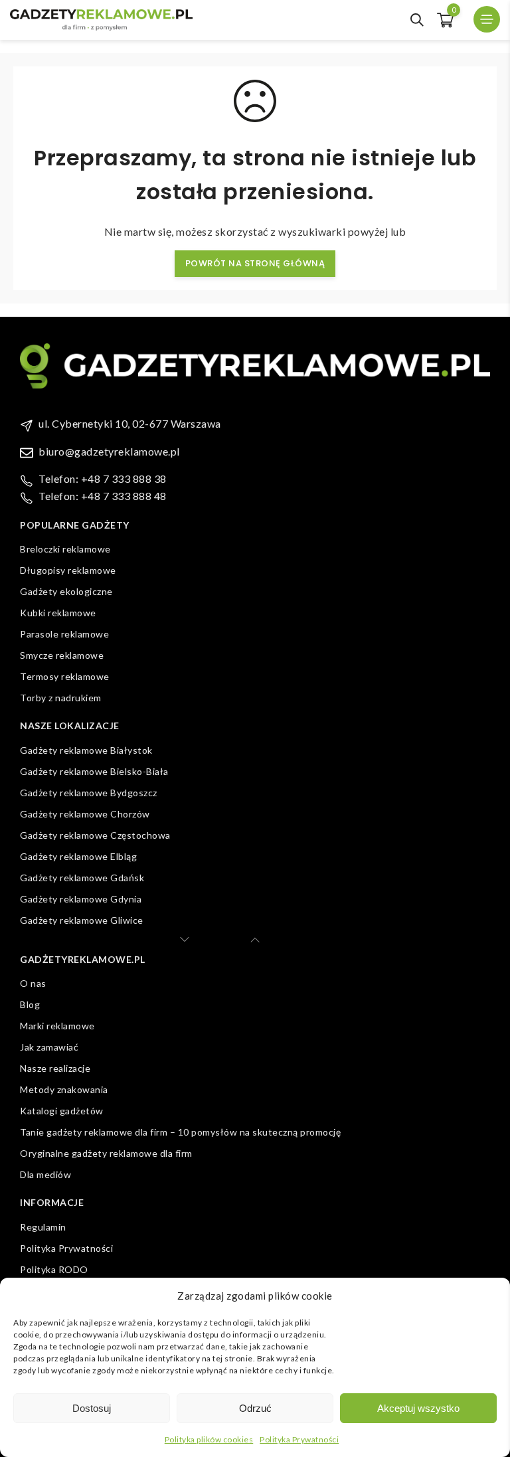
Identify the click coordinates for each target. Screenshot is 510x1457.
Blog (30, 1004)
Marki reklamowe (57, 1025)
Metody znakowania (64, 1089)
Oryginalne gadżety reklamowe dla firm (106, 1153)
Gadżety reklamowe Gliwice (81, 920)
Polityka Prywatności (299, 1439)
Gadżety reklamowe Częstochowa (95, 835)
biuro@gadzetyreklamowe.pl (109, 451)
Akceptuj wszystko (418, 1408)
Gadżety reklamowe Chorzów (85, 813)
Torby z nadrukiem (61, 697)
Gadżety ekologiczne (66, 591)
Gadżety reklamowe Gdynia (80, 898)
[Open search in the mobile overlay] (417, 20)
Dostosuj (91, 1408)
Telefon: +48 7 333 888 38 (103, 478)
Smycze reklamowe (62, 655)
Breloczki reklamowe (65, 549)
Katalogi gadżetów (62, 1110)
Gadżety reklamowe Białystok (86, 750)
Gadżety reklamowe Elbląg (78, 856)
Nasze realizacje (55, 1068)
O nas (33, 983)
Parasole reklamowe (64, 634)
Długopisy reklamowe (68, 570)
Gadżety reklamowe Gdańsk (82, 877)
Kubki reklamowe (58, 612)
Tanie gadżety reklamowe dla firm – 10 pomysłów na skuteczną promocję (180, 1132)
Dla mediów (45, 1174)
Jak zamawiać (49, 1047)
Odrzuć (255, 1408)
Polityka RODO (54, 1269)
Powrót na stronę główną (255, 263)
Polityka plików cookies (209, 1439)
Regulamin (43, 1227)
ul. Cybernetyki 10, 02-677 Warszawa (130, 423)
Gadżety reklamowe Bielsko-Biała (94, 771)
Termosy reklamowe (65, 676)
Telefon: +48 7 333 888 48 (103, 495)
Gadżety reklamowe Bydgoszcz (88, 792)
